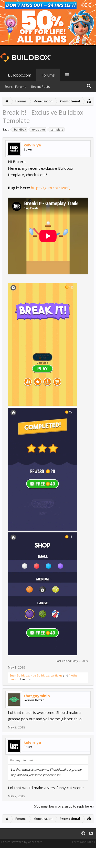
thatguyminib (37, 695)
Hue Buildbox (39, 675)
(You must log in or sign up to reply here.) (63, 806)
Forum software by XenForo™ (21, 842)
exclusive (38, 129)
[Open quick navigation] (89, 100)
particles (56, 675)
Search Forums (15, 86)
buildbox (20, 129)
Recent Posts (40, 86)
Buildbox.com (19, 75)
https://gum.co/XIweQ (50, 187)
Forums (48, 75)
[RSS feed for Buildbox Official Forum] (91, 833)
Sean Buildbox (19, 675)
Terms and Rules (83, 842)
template (57, 129)
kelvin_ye (32, 144)
